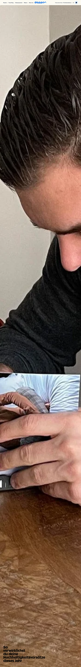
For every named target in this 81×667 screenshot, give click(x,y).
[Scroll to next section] (40, 666)
